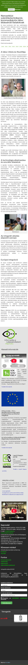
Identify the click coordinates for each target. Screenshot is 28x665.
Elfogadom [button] (11, 9)
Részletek (18, 9)
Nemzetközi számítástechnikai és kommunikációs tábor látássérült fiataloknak (12, 19)
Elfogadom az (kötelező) (14, 598)
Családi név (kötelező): (7, 582)
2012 (10, 46)
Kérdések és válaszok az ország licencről (12, 494)
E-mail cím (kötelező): (6, 593)
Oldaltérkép (4, 561)
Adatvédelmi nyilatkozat (8, 565)
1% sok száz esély (6, 560)
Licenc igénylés (6, 491)
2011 (6, 46)
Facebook (3, 551)
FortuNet (7, 662)
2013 (13, 46)
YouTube (3, 553)
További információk (6, 386)
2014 (17, 46)
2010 (2, 46)
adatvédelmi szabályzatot (19, 598)
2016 (20, 46)
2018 (24, 46)
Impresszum (4, 563)
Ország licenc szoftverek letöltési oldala (12, 492)
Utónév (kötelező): (6, 587)
